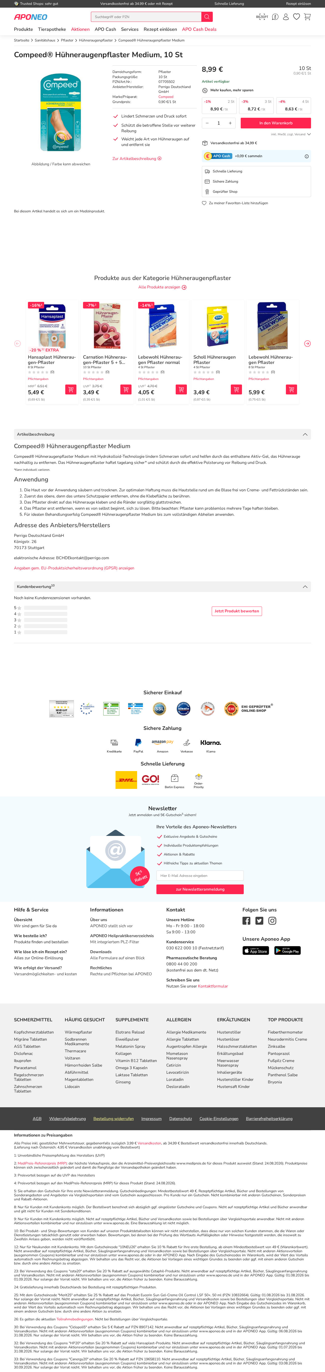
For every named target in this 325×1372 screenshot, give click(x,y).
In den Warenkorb (275, 123)
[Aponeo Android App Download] (287, 950)
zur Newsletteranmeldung (200, 889)
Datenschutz (180, 1119)
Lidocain (72, 1086)
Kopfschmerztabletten (34, 1032)
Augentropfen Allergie (186, 1046)
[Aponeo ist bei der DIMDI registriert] (111, 709)
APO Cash (105, 29)
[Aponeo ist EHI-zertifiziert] (87, 709)
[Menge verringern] (207, 123)
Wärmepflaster (78, 1032)
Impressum (151, 1119)
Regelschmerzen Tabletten (29, 1077)
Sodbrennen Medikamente (77, 1042)
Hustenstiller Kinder (235, 1079)
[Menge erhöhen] (230, 123)
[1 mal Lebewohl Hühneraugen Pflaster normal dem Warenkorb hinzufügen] (181, 389)
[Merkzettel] (296, 17)
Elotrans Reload (130, 1032)
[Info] (306, 156)
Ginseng (123, 1082)
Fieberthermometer (285, 1032)
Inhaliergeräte (229, 1072)
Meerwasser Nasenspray (228, 1063)
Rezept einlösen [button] (160, 29)
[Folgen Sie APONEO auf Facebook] (246, 920)
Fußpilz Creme (281, 1061)
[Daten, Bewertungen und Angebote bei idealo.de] (183, 709)
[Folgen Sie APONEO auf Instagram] (272, 920)
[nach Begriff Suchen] (207, 17)
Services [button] (130, 29)
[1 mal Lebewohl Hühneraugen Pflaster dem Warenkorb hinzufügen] (291, 389)
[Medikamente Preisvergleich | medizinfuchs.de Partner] (208, 709)
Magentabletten (79, 1079)
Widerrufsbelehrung (67, 1119)
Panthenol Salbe (283, 1075)
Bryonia (275, 1082)
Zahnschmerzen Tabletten (28, 1089)
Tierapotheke (52, 29)
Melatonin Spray (130, 1046)
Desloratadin (178, 1086)
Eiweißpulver (127, 1039)
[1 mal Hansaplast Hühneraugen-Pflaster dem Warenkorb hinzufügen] (70, 389)
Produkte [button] (23, 29)
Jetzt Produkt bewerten (237, 611)
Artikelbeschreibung (35, 434)
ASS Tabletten (27, 1046)
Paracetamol (25, 1068)
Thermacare (75, 1051)
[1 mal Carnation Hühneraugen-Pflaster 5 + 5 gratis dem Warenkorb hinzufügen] (126, 389)
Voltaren (72, 1058)
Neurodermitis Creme (287, 1039)
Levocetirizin (177, 1072)
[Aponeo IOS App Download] (255, 950)
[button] (80, 29)
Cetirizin (173, 1065)
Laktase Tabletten (132, 1075)
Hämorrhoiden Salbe (83, 1065)
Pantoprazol (279, 1053)
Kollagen (124, 1053)
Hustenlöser (228, 1039)
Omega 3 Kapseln (132, 1068)
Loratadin (175, 1079)
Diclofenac (23, 1053)
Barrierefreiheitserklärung (269, 1119)
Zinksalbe (276, 1046)
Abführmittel (76, 1072)
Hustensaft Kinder (233, 1086)
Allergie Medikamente (186, 1032)
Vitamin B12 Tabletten (136, 1061)
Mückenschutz (281, 1068)
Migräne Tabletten (30, 1039)
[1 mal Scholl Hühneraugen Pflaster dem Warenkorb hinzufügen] (236, 389)
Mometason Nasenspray (177, 1056)
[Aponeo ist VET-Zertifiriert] (135, 709)
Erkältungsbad (230, 1053)
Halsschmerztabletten (237, 1046)
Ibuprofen (22, 1061)
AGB (37, 1119)
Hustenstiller (229, 1032)
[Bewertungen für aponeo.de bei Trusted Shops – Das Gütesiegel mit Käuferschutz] (61, 708)
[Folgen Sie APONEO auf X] (259, 920)
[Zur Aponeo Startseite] (30, 16)
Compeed (165, 96)
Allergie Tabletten (182, 1039)
